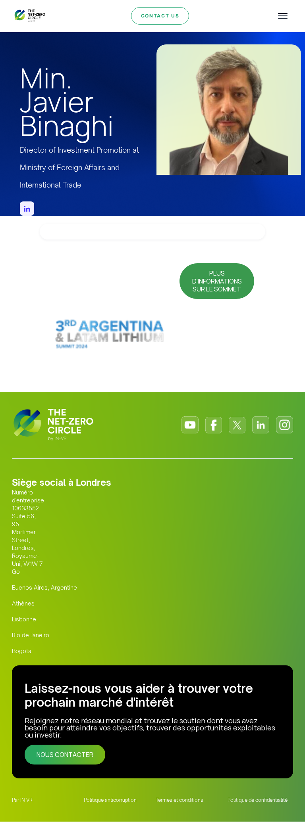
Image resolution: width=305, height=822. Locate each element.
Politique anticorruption (110, 800)
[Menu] (282, 16)
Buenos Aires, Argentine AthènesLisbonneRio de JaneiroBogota (44, 619)
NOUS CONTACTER (65, 754)
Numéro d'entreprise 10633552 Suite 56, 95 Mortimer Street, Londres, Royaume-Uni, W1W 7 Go (28, 532)
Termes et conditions (179, 800)
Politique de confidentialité (258, 800)
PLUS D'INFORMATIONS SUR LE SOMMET (217, 281)
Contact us (160, 16)
